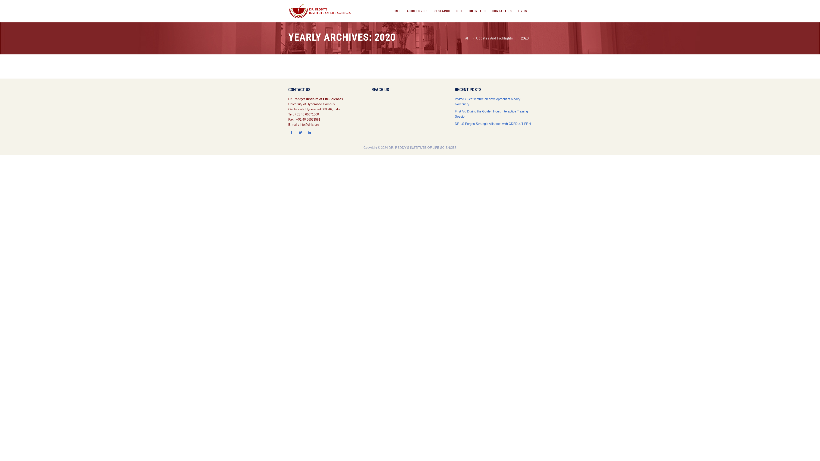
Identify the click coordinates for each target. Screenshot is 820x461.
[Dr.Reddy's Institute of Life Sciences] (320, 11)
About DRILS (417, 11)
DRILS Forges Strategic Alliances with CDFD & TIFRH (493, 123)
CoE (459, 11)
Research (442, 11)
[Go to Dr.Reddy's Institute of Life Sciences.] (466, 38)
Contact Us (502, 11)
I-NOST (523, 11)
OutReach (477, 11)
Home (396, 11)
